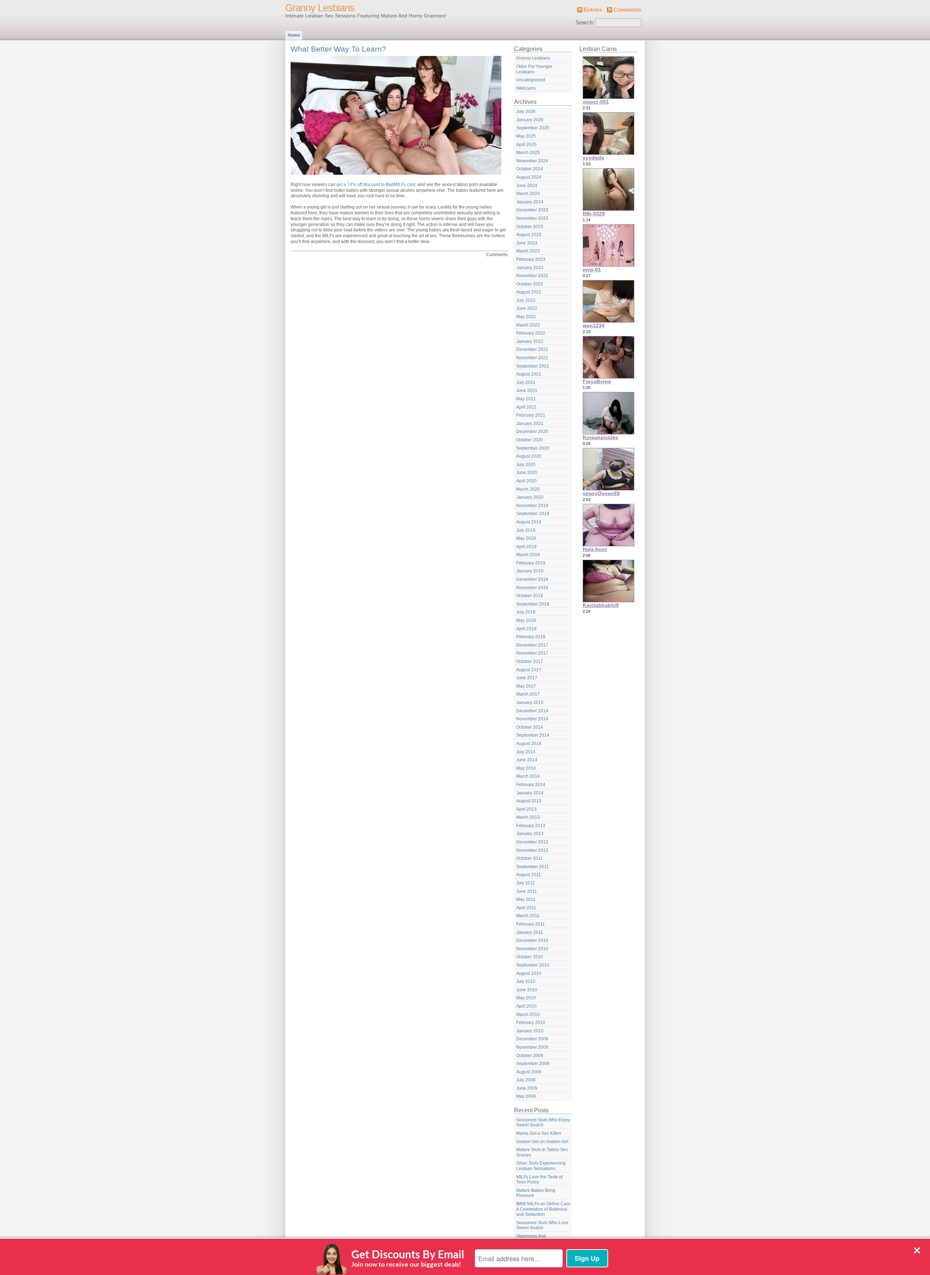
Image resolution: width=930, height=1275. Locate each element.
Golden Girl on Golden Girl (542, 1141)
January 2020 (529, 497)
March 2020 (528, 489)
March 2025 (528, 152)
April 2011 (526, 907)
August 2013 (528, 801)
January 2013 (529, 833)
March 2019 (528, 554)
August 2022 (528, 292)
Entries (593, 10)
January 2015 (529, 702)
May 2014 (526, 768)
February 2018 (530, 636)
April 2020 (526, 480)
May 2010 (526, 997)
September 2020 (532, 448)
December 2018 (532, 579)
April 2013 (526, 809)
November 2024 (532, 160)
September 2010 (532, 965)
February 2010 (530, 1022)
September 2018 (532, 604)
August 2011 (528, 874)
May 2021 (526, 398)
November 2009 (532, 1047)
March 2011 (527, 915)
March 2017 (528, 694)
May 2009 (526, 1096)
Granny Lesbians (320, 8)
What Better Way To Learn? (338, 49)
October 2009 (529, 1055)
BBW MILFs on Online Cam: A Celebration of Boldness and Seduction (543, 1209)
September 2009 (532, 1063)
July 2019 (525, 530)
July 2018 (525, 612)
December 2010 (532, 940)
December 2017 (532, 645)
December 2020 (532, 431)
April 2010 (526, 1006)
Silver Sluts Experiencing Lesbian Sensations (541, 1166)
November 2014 (532, 718)
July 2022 (525, 300)
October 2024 (529, 168)
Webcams (526, 88)
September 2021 (532, 366)
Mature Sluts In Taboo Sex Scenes (542, 1152)
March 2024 (528, 193)
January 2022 (529, 341)
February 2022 (530, 333)
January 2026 (529, 119)
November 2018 (532, 587)
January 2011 (529, 932)
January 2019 (529, 571)
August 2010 (528, 973)
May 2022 (526, 316)
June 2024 (526, 185)
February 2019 (530, 563)
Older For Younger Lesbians (534, 69)
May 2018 (526, 620)
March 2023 (528, 251)
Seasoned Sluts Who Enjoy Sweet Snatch (543, 1122)
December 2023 (532, 209)
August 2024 (528, 177)
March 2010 (528, 1014)
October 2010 (529, 956)
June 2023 (526, 243)
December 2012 (532, 842)
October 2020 (529, 439)
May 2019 (526, 538)
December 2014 (532, 710)
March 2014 (528, 776)
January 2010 (529, 1030)
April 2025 (526, 144)
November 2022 (532, 275)
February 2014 (530, 784)
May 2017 (526, 686)
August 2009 (528, 1071)
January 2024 (529, 202)
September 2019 (532, 513)
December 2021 (532, 349)
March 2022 (528, 325)
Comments (627, 10)
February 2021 (530, 415)
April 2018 (526, 628)
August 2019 (528, 522)
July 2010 (525, 981)
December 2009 (532, 1038)
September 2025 (532, 127)
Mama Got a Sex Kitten (538, 1133)
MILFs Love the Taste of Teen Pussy (539, 1179)
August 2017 (528, 669)
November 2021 (532, 357)
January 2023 (529, 267)
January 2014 (529, 793)
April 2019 (526, 546)
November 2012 (532, 850)
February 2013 (530, 825)
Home (294, 35)
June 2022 (526, 308)
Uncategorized (530, 79)
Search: (584, 22)
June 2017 (526, 677)
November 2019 (532, 505)
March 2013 (528, 817)
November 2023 (532, 218)
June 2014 (526, 759)
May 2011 (525, 899)
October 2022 (529, 284)
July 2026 (525, 111)
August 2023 (528, 234)
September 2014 (532, 735)
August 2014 (528, 743)
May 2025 (526, 136)
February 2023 (530, 259)
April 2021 (526, 407)
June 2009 (526, 1088)
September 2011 (532, 866)
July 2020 (525, 464)
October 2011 (529, 858)
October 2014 (529, 727)
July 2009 (525, 1079)
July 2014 (525, 751)
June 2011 (526, 891)
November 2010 (532, 948)
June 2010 (526, 989)
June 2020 (526, 472)
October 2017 (529, 661)
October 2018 (529, 595)
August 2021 (528, 374)
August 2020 (528, 456)
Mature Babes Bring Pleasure (535, 1193)
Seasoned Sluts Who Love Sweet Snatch (542, 1225)
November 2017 (532, 653)
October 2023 (529, 226)
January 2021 (529, 423)
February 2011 (530, 924)
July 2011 (525, 883)
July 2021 (525, 382)
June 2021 (526, 390)
